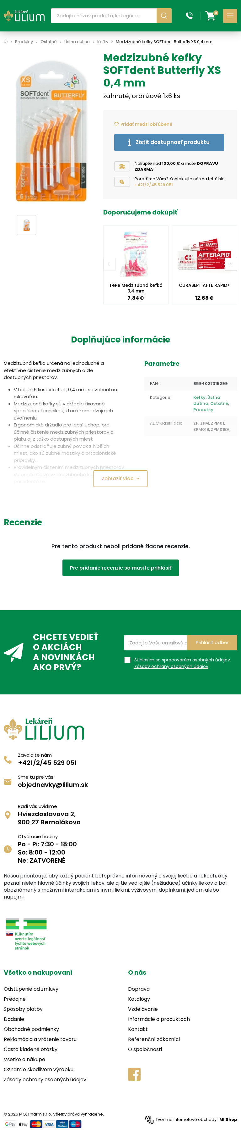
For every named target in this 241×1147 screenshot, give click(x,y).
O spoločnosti (145, 1049)
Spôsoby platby (23, 1009)
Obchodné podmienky (31, 1029)
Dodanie (14, 1019)
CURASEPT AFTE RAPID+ (204, 285)
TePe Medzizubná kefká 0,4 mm (136, 288)
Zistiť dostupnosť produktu (173, 142)
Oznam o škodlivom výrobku (38, 1069)
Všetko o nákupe (24, 1059)
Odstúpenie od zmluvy (31, 989)
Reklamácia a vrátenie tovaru (40, 1039)
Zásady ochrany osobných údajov (171, 666)
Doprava (139, 989)
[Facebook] (134, 1074)
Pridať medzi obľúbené (146, 124)
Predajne (15, 999)
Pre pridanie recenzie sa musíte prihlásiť (120, 568)
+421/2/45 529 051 (154, 185)
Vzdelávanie (143, 1009)
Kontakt (138, 1029)
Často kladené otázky (30, 1049)
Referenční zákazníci (154, 1039)
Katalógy (139, 999)
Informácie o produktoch (159, 1019)
